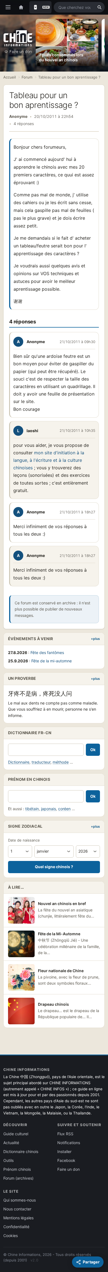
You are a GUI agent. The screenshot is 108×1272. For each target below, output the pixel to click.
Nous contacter (17, 1209)
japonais (48, 808)
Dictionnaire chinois (20, 1151)
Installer (64, 1151)
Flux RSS (65, 1133)
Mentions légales (18, 1217)
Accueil (9, 77)
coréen (64, 808)
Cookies (10, 1235)
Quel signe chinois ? (54, 866)
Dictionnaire (18, 762)
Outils (8, 1160)
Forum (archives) (18, 1178)
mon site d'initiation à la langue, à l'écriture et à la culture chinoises (48, 460)
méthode (61, 762)
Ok (93, 749)
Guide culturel (15, 1133)
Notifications (68, 1142)
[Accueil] (21, 7)
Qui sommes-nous (19, 1200)
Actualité (11, 1142)
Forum (27, 77)
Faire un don (20, 51)
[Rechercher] (99, 7)
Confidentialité (16, 1226)
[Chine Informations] (18, 38)
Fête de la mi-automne (51, 660)
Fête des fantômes (47, 652)
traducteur (41, 762)
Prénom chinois (17, 1169)
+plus (95, 639)
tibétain (32, 808)
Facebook (66, 1160)
